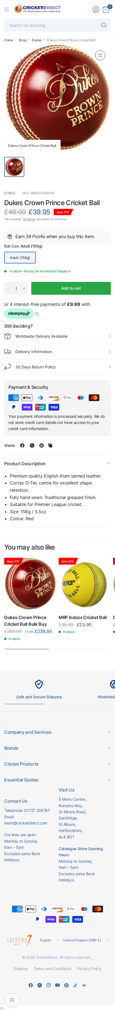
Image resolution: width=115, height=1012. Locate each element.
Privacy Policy (89, 968)
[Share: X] (32, 445)
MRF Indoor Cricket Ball (83, 617)
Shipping (29, 219)
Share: (9, 445)
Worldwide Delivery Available (41, 336)
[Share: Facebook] (22, 445)
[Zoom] (100, 55)
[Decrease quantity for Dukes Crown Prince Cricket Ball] (8, 288)
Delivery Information (33, 351)
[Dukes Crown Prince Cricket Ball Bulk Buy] (30, 584)
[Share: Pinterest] (41, 445)
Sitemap (21, 968)
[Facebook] (30, 985)
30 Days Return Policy (35, 366)
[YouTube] (57, 985)
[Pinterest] (66, 985)
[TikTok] (75, 985)
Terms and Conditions (52, 968)
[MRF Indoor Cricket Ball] (85, 584)
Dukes (36, 40)
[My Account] (96, 9)
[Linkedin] (84, 985)
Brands (11, 748)
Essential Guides (21, 780)
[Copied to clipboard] (50, 445)
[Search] (104, 25)
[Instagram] (48, 985)
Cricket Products (21, 764)
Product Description (24, 463)
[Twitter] (39, 985)
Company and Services (28, 732)
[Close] (1, 1008)
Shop (23, 40)
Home (8, 40)
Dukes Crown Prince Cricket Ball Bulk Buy (25, 621)
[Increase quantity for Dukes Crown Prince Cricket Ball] (24, 288)
